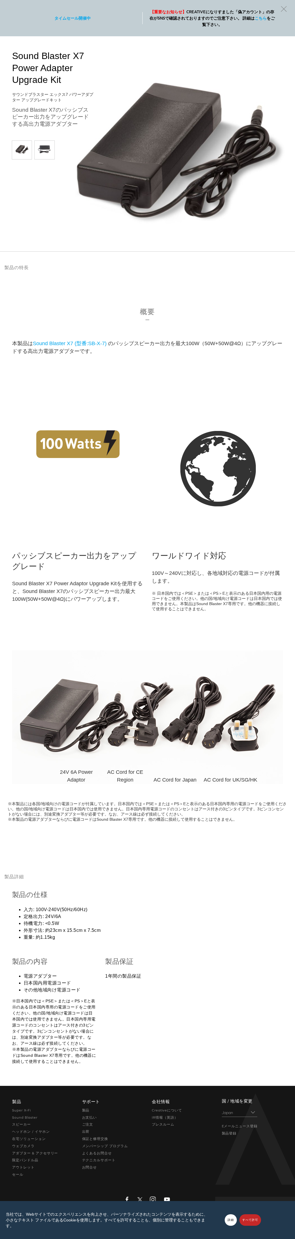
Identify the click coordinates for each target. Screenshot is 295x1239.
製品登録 (229, 1133)
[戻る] (283, 9)
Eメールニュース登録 (240, 1126)
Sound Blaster (24, 1118)
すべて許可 (250, 1220)
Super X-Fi (21, 1110)
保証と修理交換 (95, 1139)
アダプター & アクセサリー (35, 1153)
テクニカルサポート (99, 1160)
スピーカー (21, 1124)
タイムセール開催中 (72, 18)
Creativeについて (167, 1110)
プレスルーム (163, 1124)
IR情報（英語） (165, 1118)
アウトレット (23, 1167)
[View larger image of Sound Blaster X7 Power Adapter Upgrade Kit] (22, 149)
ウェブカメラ (23, 1146)
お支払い (89, 1118)
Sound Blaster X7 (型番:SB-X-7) (70, 343)
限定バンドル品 (25, 1160)
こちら (261, 18)
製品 (86, 1110)
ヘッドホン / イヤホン (31, 1132)
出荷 (86, 1132)
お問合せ (89, 1167)
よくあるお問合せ (97, 1153)
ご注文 (87, 1124)
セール (17, 1175)
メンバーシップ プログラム (105, 1146)
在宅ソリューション (29, 1139)
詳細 (231, 1220)
